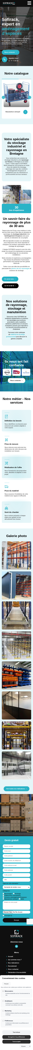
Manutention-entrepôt (11, 899)
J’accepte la (17, 916)
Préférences (9, 1021)
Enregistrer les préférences (16, 1037)
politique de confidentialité (21, 916)
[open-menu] (29, 3)
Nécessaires (9, 991)
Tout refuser (16, 1032)
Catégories (6, 891)
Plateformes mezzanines (12, 895)
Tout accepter (16, 1041)
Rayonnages (8, 894)
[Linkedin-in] (16, 946)
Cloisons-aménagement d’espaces (15, 897)
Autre (22, 899)
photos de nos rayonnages (20, 268)
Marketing (8, 1011)
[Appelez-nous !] (4, 59)
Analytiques (8, 1001)
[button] (3, 97)
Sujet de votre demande (10, 883)
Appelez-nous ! (14, 58)
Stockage (18, 894)
